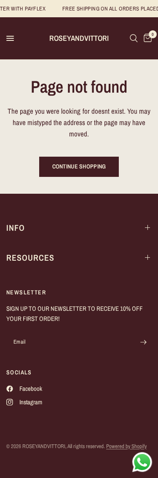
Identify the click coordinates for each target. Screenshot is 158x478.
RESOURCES (30, 257)
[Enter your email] (143, 342)
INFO (15, 227)
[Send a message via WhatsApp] (142, 462)
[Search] (134, 38)
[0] (146, 38)
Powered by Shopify (126, 446)
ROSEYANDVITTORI (79, 38)
